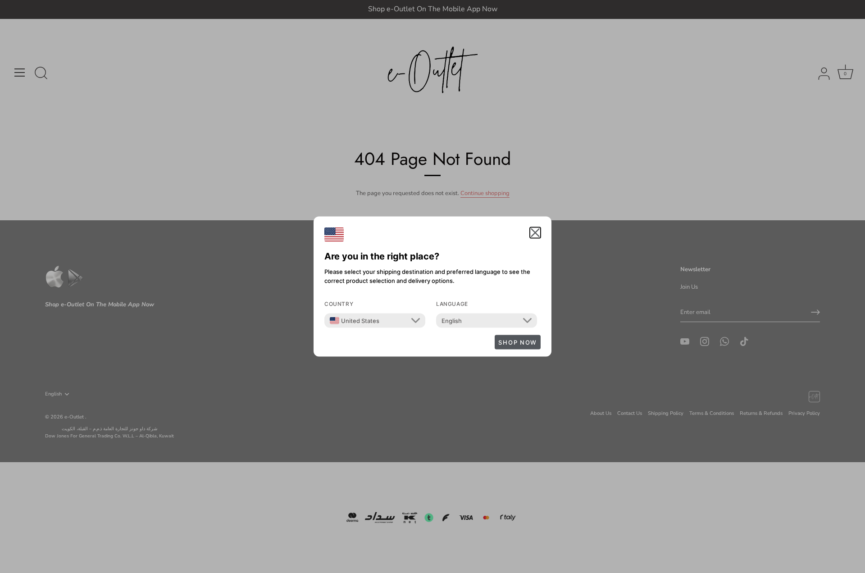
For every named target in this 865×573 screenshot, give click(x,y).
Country (338, 303)
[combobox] (354, 320)
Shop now (517, 342)
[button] (535, 232)
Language (452, 303)
